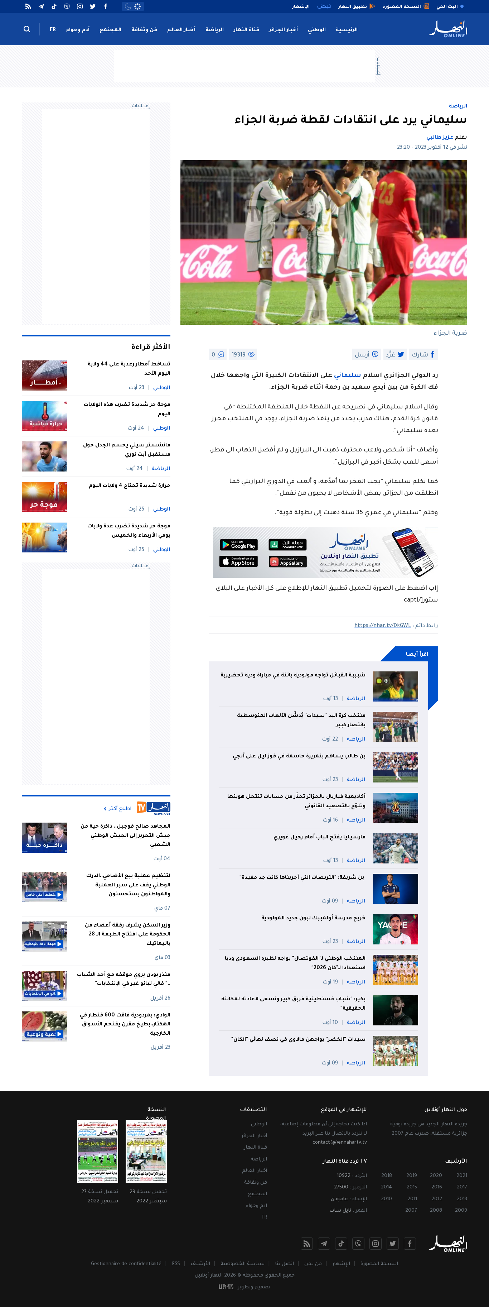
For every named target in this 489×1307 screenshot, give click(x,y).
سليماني (346, 376)
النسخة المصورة (379, 1264)
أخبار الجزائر (283, 30)
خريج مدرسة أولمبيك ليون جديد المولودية (313, 918)
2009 (461, 1210)
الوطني (317, 30)
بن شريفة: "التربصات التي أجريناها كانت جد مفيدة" (302, 878)
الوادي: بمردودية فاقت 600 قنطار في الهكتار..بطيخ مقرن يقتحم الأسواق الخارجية (125, 1025)
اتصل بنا (284, 1264)
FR (53, 30)
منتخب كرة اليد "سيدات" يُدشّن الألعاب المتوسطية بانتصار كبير (301, 720)
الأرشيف (200, 1264)
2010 (386, 1199)
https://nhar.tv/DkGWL (382, 626)
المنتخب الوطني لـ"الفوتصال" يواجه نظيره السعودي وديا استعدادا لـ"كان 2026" (295, 963)
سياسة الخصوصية (243, 1264)
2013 (462, 1199)
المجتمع (110, 30)
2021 (461, 1176)
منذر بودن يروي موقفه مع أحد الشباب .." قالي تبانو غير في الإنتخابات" (123, 979)
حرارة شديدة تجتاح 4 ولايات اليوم (129, 486)
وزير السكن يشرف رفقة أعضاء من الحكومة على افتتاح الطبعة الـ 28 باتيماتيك (127, 935)
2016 (436, 1187)
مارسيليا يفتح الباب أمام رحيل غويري (319, 838)
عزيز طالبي (440, 138)
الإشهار (341, 1264)
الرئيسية (347, 30)
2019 (411, 1176)
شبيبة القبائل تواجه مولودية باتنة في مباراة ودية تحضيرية (293, 676)
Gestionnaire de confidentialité (126, 1264)
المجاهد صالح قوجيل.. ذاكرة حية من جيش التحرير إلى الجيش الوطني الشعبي (125, 836)
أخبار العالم (181, 30)
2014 (386, 1187)
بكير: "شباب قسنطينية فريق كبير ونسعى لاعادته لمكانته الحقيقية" (293, 1004)
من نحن (313, 1264)
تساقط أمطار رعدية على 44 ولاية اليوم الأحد (129, 369)
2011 (412, 1199)
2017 (462, 1187)
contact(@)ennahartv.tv (340, 1142)
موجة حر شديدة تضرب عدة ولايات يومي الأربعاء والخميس (128, 531)
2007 (411, 1210)
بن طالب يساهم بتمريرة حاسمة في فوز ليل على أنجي (299, 757)
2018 (386, 1176)
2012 (436, 1199)
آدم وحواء (77, 30)
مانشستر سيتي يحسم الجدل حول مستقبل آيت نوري (126, 450)
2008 (436, 1210)
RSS (176, 1264)
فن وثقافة (144, 30)
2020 (436, 1176)
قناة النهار (246, 30)
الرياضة (214, 30)
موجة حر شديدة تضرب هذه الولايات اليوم (127, 409)
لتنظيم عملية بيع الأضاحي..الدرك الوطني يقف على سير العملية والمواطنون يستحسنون (128, 885)
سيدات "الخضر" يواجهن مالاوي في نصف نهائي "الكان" (298, 1040)
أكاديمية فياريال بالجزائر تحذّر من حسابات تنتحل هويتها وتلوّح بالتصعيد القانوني (296, 801)
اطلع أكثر (120, 809)
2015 (412, 1187)
